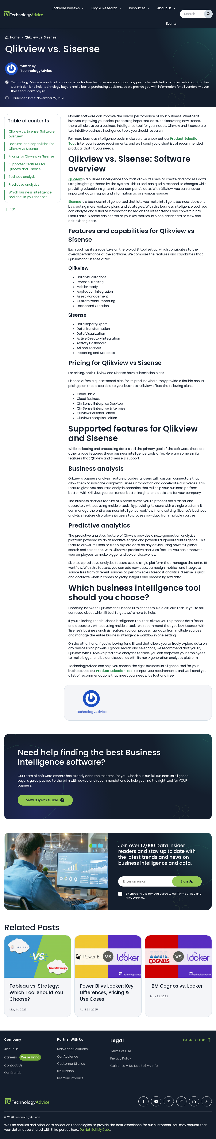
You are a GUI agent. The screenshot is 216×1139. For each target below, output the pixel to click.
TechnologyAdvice (36, 70)
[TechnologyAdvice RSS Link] (207, 1101)
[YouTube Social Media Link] (156, 1101)
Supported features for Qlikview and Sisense (27, 166)
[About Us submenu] (174, 8)
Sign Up (187, 881)
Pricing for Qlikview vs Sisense (31, 156)
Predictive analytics (24, 184)
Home (15, 37)
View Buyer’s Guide (42, 800)
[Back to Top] (197, 1039)
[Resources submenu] (148, 8)
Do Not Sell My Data (95, 1129)
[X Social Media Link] (169, 1101)
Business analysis (22, 176)
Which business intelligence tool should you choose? (30, 194)
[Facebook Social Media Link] (143, 1101)
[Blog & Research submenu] (120, 8)
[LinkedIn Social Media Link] (194, 1101)
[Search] (208, 14)
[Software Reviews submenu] (83, 8)
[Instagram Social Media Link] (181, 1101)
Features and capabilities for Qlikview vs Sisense (31, 146)
